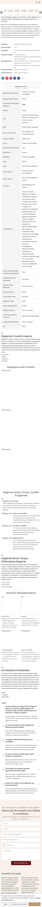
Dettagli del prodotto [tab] (21, 86)
